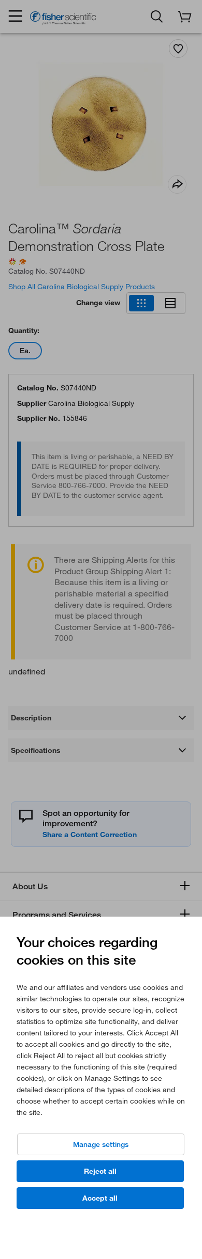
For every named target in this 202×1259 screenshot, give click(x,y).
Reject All (100, 1171)
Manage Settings (100, 1144)
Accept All (100, 1198)
